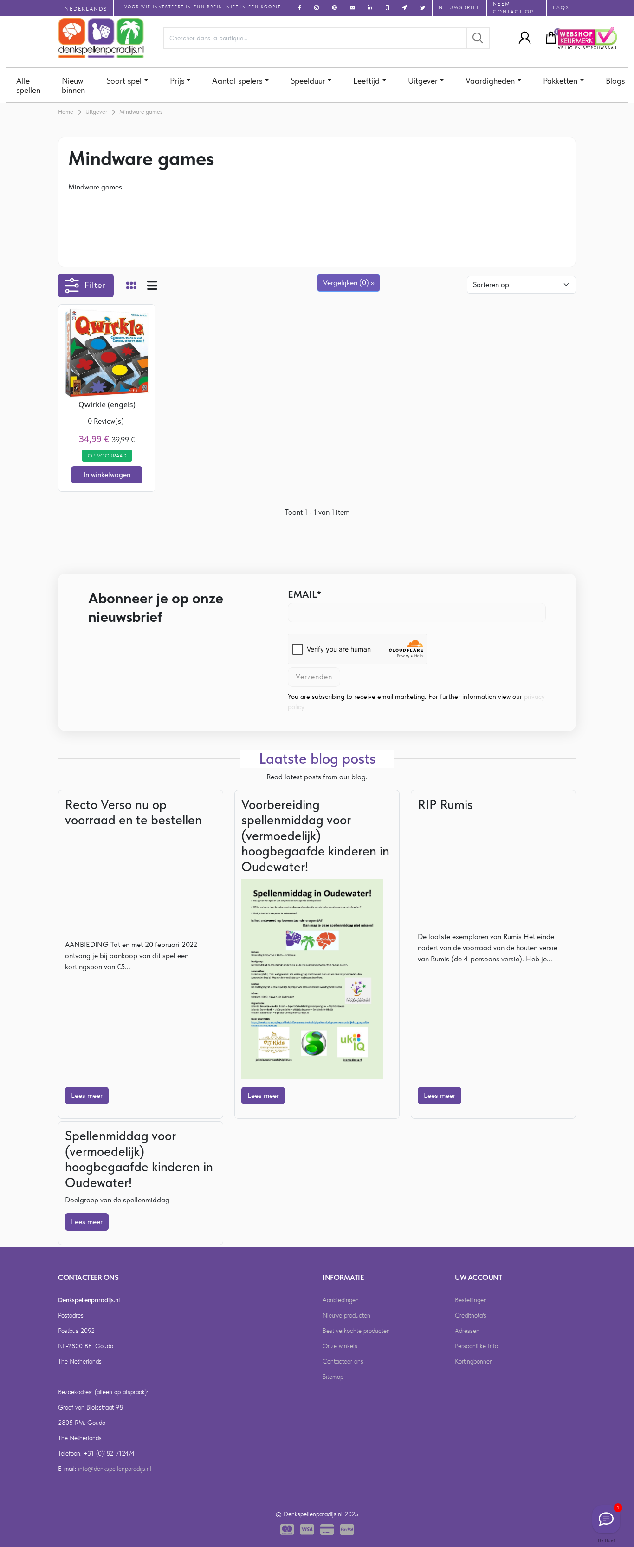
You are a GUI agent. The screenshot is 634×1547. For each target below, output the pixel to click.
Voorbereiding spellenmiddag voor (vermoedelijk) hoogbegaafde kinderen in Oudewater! (315, 835)
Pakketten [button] (560, 80)
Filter (95, 285)
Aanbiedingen (341, 1300)
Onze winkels (340, 1346)
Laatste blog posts (317, 758)
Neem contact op (513, 8)
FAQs (561, 8)
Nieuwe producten (346, 1315)
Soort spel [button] (124, 80)
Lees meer (87, 1095)
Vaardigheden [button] (490, 80)
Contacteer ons (343, 1361)
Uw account (478, 1277)
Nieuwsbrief (459, 8)
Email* (305, 594)
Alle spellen (28, 85)
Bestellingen (471, 1300)
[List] (152, 286)
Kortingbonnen (474, 1361)
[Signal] (606, 1519)
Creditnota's (470, 1315)
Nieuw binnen (73, 85)
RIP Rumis (445, 804)
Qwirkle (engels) (107, 404)
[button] (522, 38)
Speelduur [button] (308, 80)
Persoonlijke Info (476, 1346)
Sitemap (333, 1376)
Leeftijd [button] (366, 80)
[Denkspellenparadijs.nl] (101, 38)
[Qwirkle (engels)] (106, 352)
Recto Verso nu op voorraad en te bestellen (133, 812)
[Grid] (131, 286)
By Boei (606, 1540)
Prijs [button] (177, 80)
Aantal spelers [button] (237, 80)
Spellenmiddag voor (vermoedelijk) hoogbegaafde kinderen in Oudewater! (139, 1159)
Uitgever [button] (423, 80)
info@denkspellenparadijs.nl (114, 1468)
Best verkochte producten (356, 1330)
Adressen (467, 1330)
